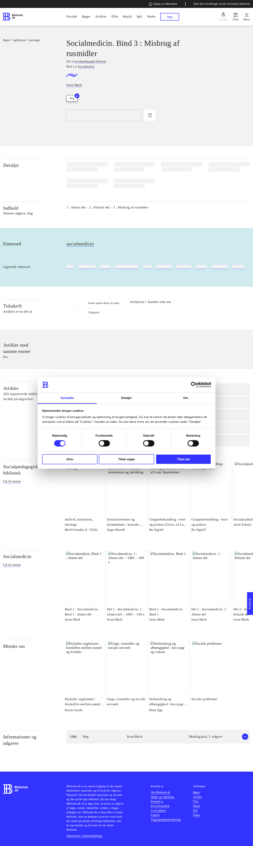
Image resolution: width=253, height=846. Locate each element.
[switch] (104, 443)
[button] (158, 736)
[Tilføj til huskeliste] (149, 115)
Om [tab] (185, 398)
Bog (72, 98)
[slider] (215, 67)
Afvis (69, 459)
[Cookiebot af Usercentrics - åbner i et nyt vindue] (194, 385)
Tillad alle (183, 459)
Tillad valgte (126, 459)
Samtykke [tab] (67, 398)
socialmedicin (80, 243)
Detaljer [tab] (126, 398)
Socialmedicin (17, 556)
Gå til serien (12, 481)
